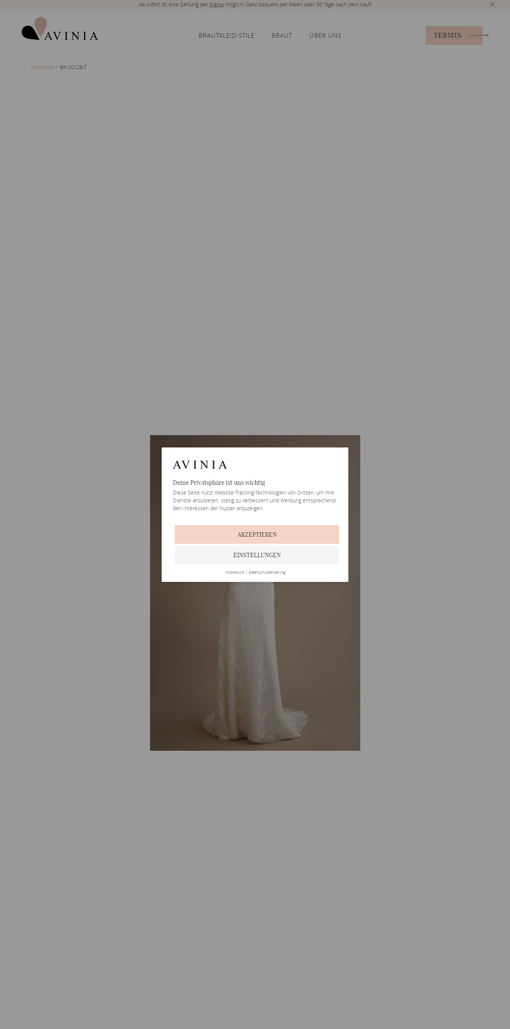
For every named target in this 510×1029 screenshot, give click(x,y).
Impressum (235, 572)
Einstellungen (257, 555)
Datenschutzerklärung (267, 572)
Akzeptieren (257, 534)
